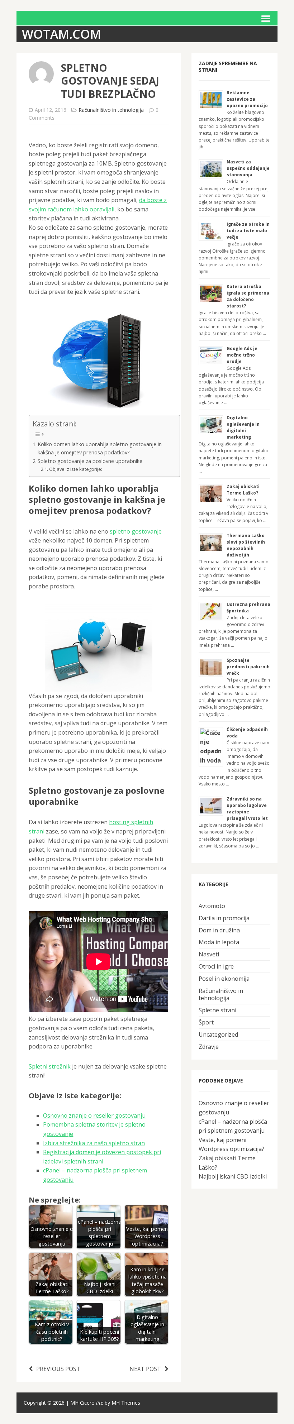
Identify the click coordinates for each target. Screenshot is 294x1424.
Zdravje (209, 1047)
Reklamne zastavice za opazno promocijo (247, 99)
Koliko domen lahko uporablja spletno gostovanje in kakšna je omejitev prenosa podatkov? (100, 448)
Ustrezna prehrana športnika (248, 607)
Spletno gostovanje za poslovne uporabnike (90, 461)
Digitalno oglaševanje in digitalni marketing (243, 427)
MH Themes (126, 1402)
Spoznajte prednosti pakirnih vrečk (248, 666)
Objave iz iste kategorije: (75, 469)
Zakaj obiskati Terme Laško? (243, 489)
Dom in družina (219, 930)
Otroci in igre (216, 966)
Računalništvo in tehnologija (111, 109)
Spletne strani (217, 1010)
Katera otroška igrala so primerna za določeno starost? (248, 296)
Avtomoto (212, 906)
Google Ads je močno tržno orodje (242, 354)
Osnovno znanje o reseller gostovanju (94, 1115)
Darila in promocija (224, 918)
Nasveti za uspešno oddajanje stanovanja (248, 168)
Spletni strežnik (50, 1066)
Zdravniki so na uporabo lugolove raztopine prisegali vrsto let (247, 808)
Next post (145, 1369)
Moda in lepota (219, 942)
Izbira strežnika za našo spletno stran (94, 1143)
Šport (206, 1022)
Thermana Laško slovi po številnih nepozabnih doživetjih (246, 545)
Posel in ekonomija (224, 979)
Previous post (58, 1369)
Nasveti (209, 954)
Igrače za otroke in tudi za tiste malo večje (248, 230)
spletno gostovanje (136, 531)
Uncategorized (218, 1034)
